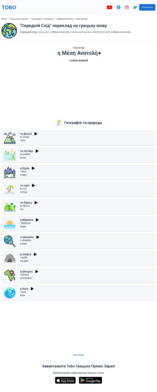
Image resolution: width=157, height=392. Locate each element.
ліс (21, 209)
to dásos (25, 205)
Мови (4, 19)
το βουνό (26, 133)
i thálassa (25, 223)
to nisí (23, 188)
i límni (23, 171)
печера (24, 260)
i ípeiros (24, 274)
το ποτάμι (26, 151)
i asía (23, 291)
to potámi (25, 154)
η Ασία (24, 288)
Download (147, 7)
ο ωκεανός (27, 237)
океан (23, 243)
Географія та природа (42, 19)
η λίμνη (24, 168)
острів (23, 192)
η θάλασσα (26, 219)
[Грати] (100, 53)
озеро (23, 174)
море (23, 226)
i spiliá (23, 257)
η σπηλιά (25, 254)
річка (23, 157)
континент (26, 278)
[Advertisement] (78, 88)
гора (22, 140)
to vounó (24, 137)
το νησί (24, 185)
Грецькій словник (19, 19)
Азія (22, 295)
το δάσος (26, 202)
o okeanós (25, 240)
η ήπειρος (26, 271)
